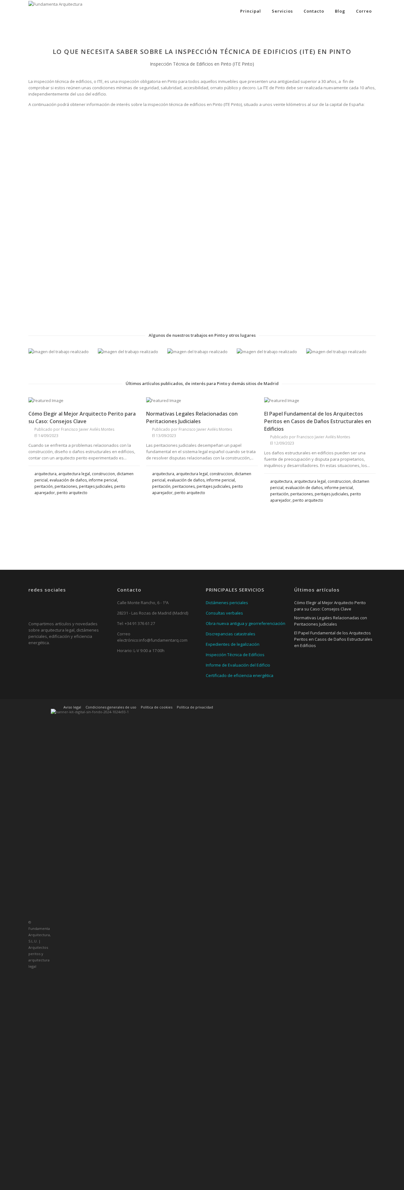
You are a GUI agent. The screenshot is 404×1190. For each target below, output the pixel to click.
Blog (340, 11)
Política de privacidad (195, 707)
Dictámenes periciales (227, 602)
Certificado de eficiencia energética (239, 675)
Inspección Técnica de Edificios (235, 654)
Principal (250, 11)
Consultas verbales (224, 613)
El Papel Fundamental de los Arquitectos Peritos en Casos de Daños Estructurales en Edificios (317, 421)
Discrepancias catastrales (230, 634)
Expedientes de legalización (232, 644)
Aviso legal (72, 707)
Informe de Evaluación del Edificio (238, 665)
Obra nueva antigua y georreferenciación (245, 623)
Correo (364, 11)
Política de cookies (156, 707)
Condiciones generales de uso (111, 707)
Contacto (314, 11)
